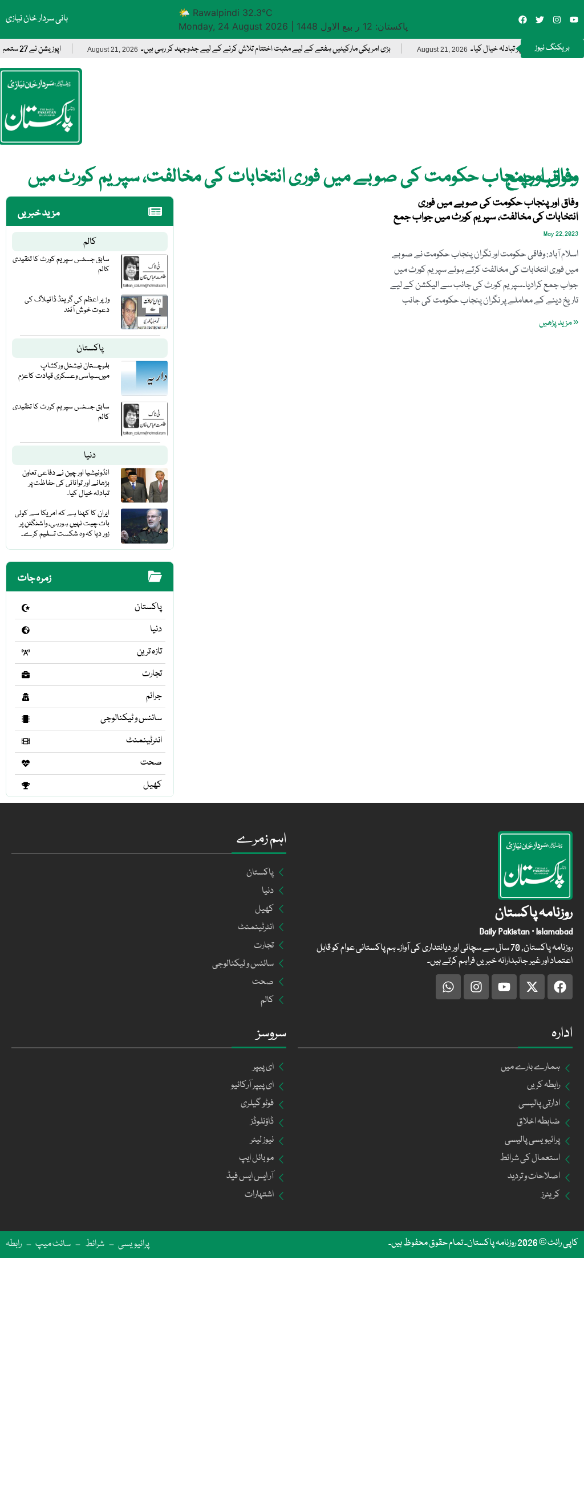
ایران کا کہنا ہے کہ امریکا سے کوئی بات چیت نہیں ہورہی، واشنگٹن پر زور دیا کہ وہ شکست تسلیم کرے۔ (62, 524)
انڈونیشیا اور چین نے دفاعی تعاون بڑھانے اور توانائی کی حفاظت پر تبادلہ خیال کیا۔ (66, 483)
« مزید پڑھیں (558, 323)
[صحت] (26, 763)
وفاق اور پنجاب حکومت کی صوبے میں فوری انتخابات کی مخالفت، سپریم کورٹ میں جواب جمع (486, 210)
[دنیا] (26, 630)
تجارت (152, 674)
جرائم (154, 696)
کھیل (152, 785)
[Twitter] (540, 19)
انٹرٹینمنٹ (144, 741)
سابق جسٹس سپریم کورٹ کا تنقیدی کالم (61, 264)
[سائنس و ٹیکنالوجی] (26, 719)
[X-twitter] (532, 986)
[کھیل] (26, 786)
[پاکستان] (26, 608)
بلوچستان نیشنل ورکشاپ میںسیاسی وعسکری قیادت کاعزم (64, 371)
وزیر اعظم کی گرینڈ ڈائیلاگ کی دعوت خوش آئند (67, 305)
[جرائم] (26, 697)
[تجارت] (26, 675)
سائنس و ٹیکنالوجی (131, 718)
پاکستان (90, 349)
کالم (89, 242)
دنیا (90, 456)
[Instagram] (557, 19)
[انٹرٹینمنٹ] (26, 741)
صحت (151, 763)
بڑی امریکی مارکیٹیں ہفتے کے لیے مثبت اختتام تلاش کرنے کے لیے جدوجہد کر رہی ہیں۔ (287, 49)
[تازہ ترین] (26, 652)
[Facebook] (522, 19)
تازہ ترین (149, 652)
